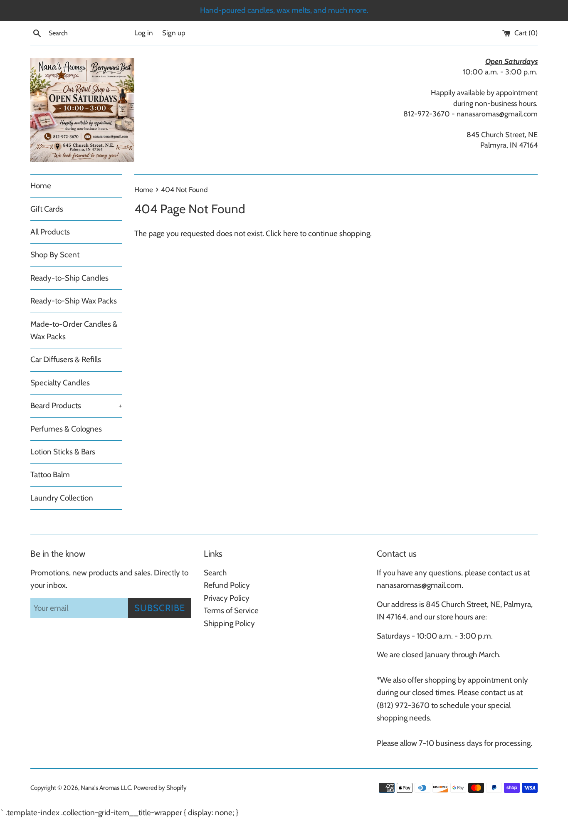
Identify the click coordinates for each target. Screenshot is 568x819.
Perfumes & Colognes (66, 429)
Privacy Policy (226, 598)
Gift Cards (46, 209)
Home (40, 185)
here (290, 233)
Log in (143, 32)
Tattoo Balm (50, 474)
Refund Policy (227, 585)
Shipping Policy (229, 623)
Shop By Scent (54, 254)
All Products (50, 232)
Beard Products (76, 405)
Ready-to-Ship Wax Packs (73, 301)
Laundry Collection (61, 498)
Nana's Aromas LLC (106, 788)
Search (215, 572)
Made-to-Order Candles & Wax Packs (74, 330)
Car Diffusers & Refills (65, 359)
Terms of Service (231, 610)
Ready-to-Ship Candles (69, 278)
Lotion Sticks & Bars (62, 451)
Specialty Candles (60, 382)
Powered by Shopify (160, 788)
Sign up (173, 32)
